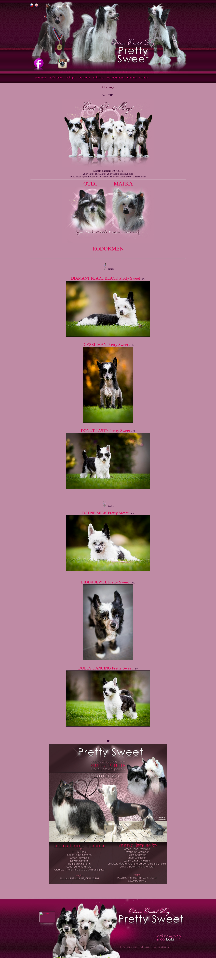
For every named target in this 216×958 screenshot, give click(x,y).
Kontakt (131, 77)
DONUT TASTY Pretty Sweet (105, 430)
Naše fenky (56, 77)
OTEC (90, 184)
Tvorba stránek (160, 947)
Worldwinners (115, 77)
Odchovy (84, 77)
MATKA (123, 184)
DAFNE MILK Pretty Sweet (105, 513)
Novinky (40, 77)
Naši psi (71, 77)
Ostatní (143, 77)
